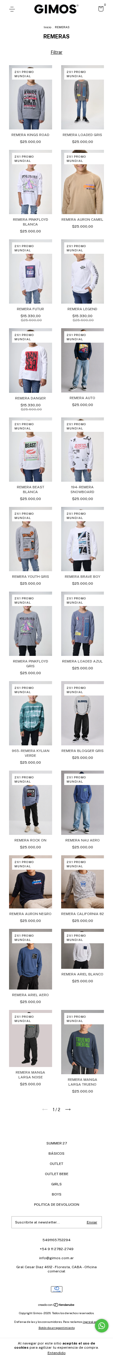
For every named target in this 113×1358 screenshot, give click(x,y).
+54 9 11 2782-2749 (57, 1249)
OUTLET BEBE (56, 1174)
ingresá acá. (91, 1321)
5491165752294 (56, 1240)
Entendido (57, 1353)
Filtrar (56, 52)
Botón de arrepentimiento (57, 1327)
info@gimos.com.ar (56, 1258)
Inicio (47, 27)
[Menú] (13, 9)
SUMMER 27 (56, 1143)
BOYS (56, 1194)
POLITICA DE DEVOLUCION (56, 1204)
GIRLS (56, 1184)
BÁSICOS (56, 1153)
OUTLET (56, 1164)
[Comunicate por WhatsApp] (101, 1325)
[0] (100, 10)
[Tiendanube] (56, 1305)
